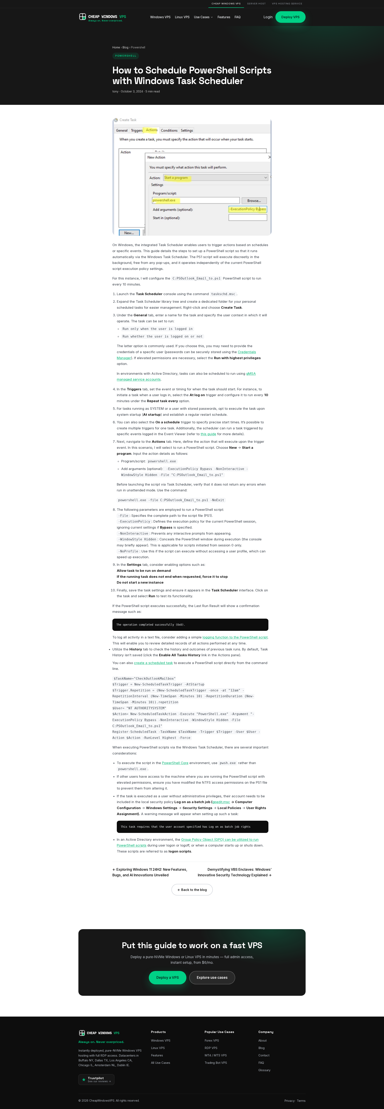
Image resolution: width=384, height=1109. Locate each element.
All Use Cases (160, 1063)
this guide (208, 434)
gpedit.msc (221, 802)
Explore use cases (212, 977)
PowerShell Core (175, 763)
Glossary (264, 1070)
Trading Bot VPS (216, 1063)
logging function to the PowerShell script (235, 637)
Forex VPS (212, 1040)
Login (268, 17)
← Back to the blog (192, 890)
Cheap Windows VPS (226, 3)
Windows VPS (160, 17)
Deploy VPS (290, 17)
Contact (263, 1055)
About (262, 1040)
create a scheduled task (153, 663)
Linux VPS (182, 17)
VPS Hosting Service (287, 3)
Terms (301, 1101)
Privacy (289, 1101)
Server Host (256, 3)
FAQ (238, 17)
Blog (125, 47)
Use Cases (201, 17)
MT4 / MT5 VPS (216, 1055)
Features (224, 17)
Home (116, 47)
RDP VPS (211, 1048)
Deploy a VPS (167, 977)
